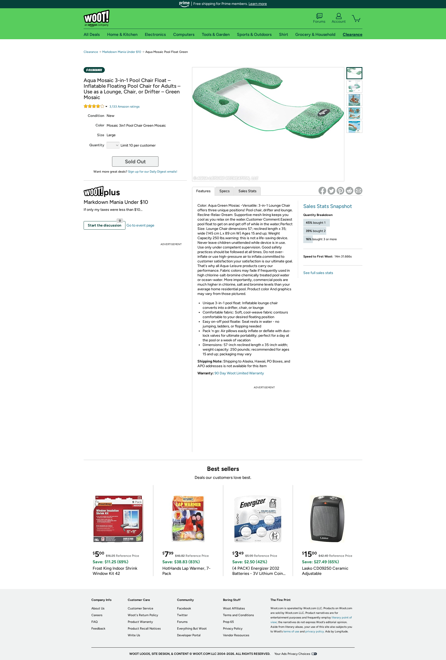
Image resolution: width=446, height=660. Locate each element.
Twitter (182, 615)
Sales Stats (247, 191)
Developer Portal (189, 635)
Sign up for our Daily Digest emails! (152, 171)
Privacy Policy (232, 628)
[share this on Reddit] (349, 191)
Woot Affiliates (234, 608)
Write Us (134, 635)
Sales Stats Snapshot (327, 206)
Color (99, 125)
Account (339, 21)
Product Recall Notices (144, 628)
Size (100, 135)
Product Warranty (140, 622)
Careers (96, 615)
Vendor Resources (236, 635)
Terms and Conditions (238, 615)
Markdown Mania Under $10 (121, 52)
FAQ (94, 622)
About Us (98, 608)
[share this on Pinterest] (340, 191)
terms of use (291, 631)
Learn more (258, 4)
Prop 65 (228, 622)
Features (203, 191)
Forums (319, 21)
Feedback (98, 628)
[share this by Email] (358, 191)
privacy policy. (314, 631)
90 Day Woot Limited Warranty (239, 373)
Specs (224, 191)
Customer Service (140, 608)
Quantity (96, 145)
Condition (96, 116)
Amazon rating (124, 106)
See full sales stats (318, 273)
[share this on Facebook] (322, 191)
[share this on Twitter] (331, 191)
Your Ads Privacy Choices (292, 654)
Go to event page (140, 225)
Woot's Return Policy (143, 615)
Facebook (184, 608)
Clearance (91, 52)
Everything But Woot (192, 628)
